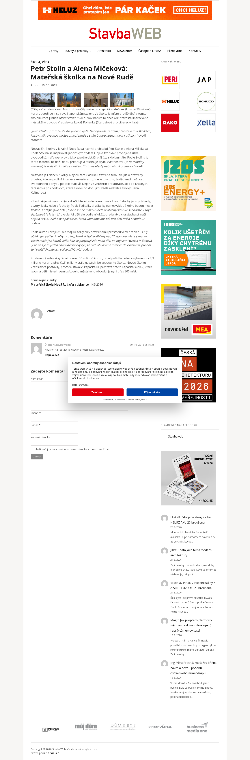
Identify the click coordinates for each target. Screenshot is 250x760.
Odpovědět (52, 355)
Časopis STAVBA (149, 51)
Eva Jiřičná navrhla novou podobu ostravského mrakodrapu (193, 668)
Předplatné (174, 51)
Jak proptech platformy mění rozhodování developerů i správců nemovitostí (191, 625)
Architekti (104, 51)
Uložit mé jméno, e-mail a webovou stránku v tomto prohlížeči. (72, 449)
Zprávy (53, 51)
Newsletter (124, 51)
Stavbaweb (175, 436)
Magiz (174, 620)
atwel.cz (53, 753)
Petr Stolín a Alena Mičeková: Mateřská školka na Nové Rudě (82, 72)
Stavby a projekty (76, 51)
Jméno (34, 413)
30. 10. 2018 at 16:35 (142, 344)
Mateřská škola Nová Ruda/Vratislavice (60, 284)
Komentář (37, 378)
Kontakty (195, 51)
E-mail (34, 425)
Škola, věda (40, 62)
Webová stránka (40, 437)
